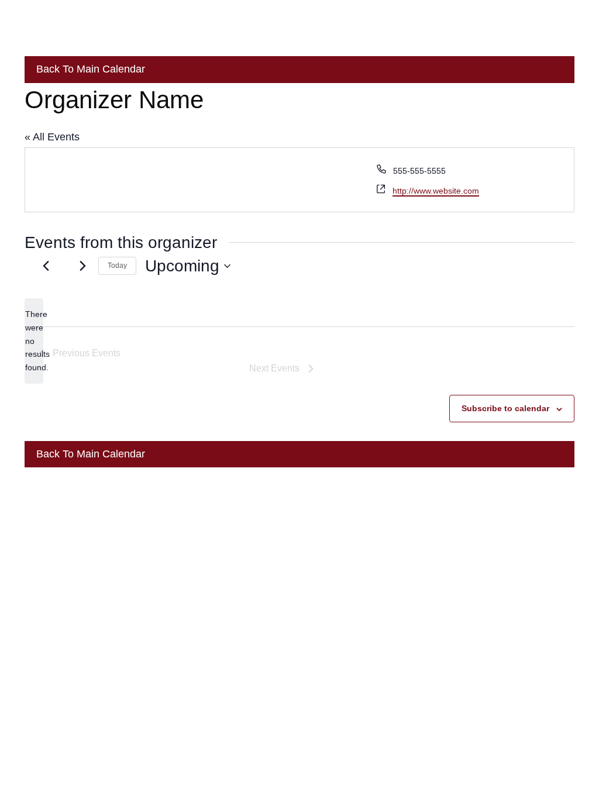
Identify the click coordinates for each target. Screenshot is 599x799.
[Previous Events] (46, 266)
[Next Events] (82, 266)
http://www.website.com (436, 190)
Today (117, 265)
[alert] (34, 340)
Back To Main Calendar (89, 69)
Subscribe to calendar (505, 408)
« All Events (52, 137)
